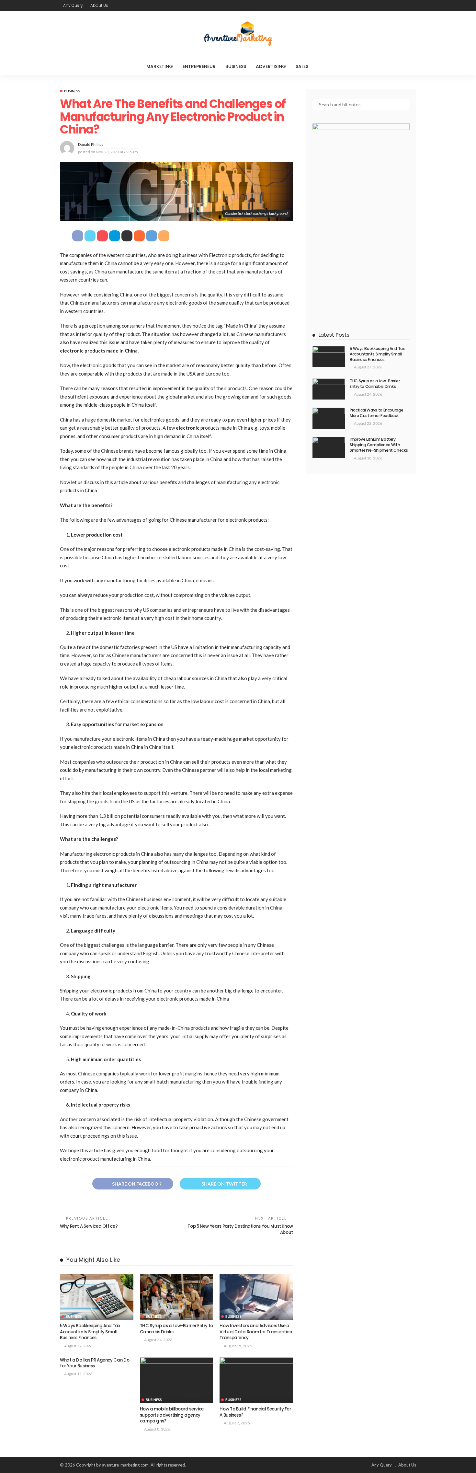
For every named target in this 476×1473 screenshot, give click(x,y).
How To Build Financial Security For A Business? (255, 1412)
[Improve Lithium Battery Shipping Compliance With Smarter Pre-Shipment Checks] (328, 447)
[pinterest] (403, 5)
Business (235, 66)
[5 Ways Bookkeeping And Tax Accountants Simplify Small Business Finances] (96, 1297)
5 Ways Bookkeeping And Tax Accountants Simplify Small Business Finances (90, 1332)
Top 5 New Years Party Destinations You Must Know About (240, 1229)
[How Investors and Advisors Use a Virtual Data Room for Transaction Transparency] (256, 1297)
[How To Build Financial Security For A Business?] (256, 1380)
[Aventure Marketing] (238, 34)
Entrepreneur (199, 66)
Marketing (159, 66)
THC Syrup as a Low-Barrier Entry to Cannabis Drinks (176, 1329)
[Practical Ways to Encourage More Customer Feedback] (328, 418)
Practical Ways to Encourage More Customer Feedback (376, 412)
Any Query (73, 5)
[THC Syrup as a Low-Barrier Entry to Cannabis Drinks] (176, 1297)
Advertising (271, 66)
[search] (326, 66)
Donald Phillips (90, 144)
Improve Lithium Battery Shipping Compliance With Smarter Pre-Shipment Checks (379, 444)
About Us (99, 5)
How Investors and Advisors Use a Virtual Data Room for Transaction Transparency (256, 1332)
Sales (302, 66)
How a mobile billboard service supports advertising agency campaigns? (172, 1415)
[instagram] (412, 5)
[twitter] (395, 5)
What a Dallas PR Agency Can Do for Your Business (94, 1363)
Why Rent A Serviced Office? (89, 1226)
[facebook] (386, 5)
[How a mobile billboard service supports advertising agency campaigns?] (176, 1380)
